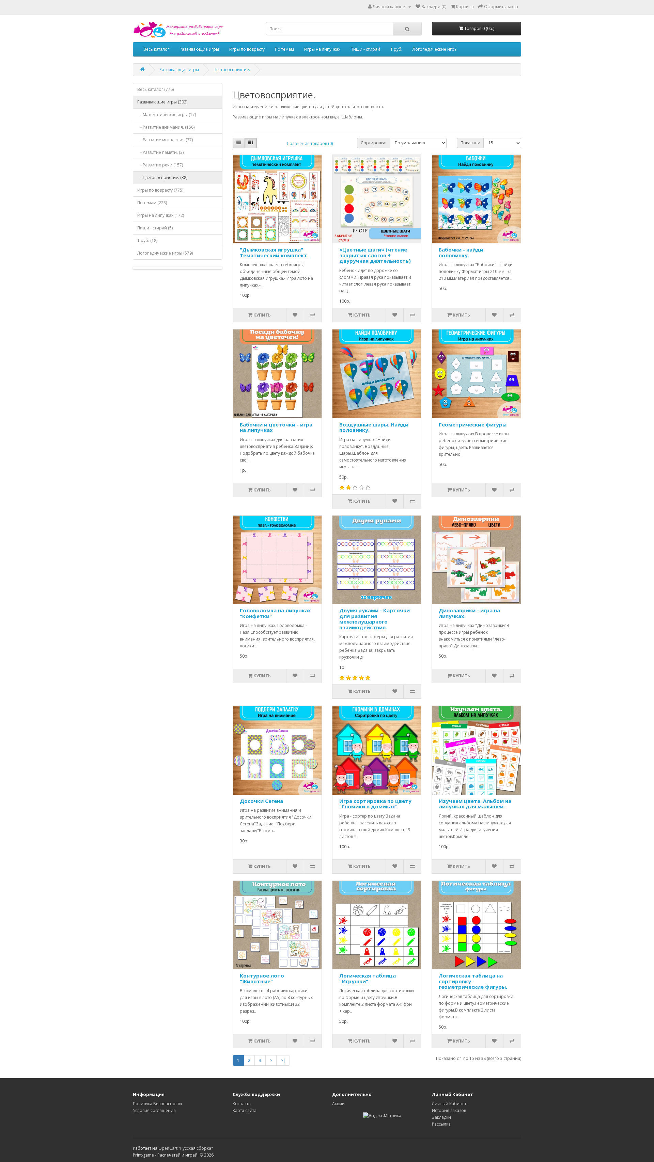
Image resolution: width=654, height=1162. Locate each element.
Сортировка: (373, 143)
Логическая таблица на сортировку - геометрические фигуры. (473, 981)
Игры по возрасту (247, 49)
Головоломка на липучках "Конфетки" (275, 613)
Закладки (441, 1117)
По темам (284, 49)
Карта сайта (244, 1110)
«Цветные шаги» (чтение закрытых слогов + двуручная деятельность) (375, 255)
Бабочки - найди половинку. (461, 252)
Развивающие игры (199, 49)
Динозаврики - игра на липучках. (469, 613)
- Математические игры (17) (166, 114)
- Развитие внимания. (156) (165, 127)
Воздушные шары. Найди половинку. (373, 427)
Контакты (242, 1104)
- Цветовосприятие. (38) (162, 177)
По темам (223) (152, 203)
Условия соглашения (154, 1110)
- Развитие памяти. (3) (160, 152)
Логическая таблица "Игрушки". (367, 978)
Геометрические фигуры (473, 424)
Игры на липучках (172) (160, 215)
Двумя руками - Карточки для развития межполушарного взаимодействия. (374, 619)
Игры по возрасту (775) (160, 190)
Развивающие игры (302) (162, 102)
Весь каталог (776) (155, 89)
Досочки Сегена (261, 800)
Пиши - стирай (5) (155, 228)
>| (283, 1060)
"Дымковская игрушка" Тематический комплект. (274, 252)
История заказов (449, 1110)
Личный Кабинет (449, 1104)
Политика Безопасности (157, 1104)
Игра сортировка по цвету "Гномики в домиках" (375, 803)
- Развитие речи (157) (160, 165)
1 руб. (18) (147, 240)
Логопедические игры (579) (165, 253)
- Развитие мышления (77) (165, 140)
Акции (338, 1104)
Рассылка (441, 1124)
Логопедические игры (434, 49)
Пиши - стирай (365, 49)
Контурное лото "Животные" (262, 978)
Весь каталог (156, 49)
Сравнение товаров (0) (310, 143)
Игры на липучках (322, 49)
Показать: (470, 143)
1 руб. (396, 49)
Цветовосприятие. (232, 69)
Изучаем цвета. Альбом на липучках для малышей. (475, 803)
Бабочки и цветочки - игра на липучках (276, 427)
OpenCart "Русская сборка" (185, 1148)
